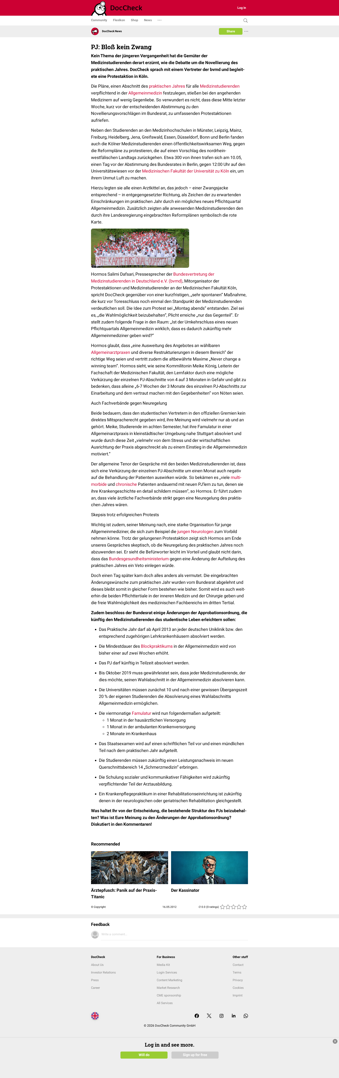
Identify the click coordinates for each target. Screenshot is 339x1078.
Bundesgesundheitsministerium (139, 558)
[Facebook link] (197, 1016)
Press (95, 980)
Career (95, 988)
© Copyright (98, 906)
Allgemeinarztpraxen (110, 352)
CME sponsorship (169, 995)
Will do (144, 1055)
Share (231, 31)
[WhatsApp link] (246, 1016)
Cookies (238, 988)
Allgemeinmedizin (145, 93)
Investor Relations (103, 972)
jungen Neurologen (195, 531)
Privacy (238, 980)
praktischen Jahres (167, 86)
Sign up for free (195, 1055)
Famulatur (141, 713)
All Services (165, 1003)
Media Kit (163, 965)
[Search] (244, 21)
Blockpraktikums (157, 646)
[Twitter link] (209, 1016)
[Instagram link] (221, 1016)
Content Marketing (169, 980)
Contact (238, 965)
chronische (126, 484)
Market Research (168, 988)
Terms (237, 972)
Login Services (167, 972)
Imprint (237, 995)
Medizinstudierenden (220, 86)
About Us (97, 965)
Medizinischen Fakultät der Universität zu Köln (185, 171)
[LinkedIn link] (233, 1016)
